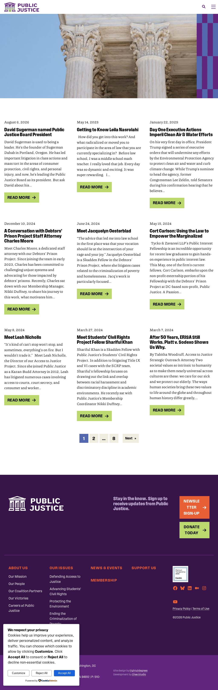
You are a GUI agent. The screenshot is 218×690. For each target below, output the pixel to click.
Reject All (41, 673)
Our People (17, 584)
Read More (18, 197)
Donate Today (191, 530)
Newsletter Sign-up (192, 507)
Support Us (144, 568)
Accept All (64, 673)
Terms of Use (200, 608)
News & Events (107, 568)
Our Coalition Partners (25, 591)
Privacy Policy (182, 608)
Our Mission (18, 576)
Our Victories (18, 598)
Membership (104, 580)
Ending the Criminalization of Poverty (63, 619)
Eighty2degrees (139, 670)
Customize (18, 673)
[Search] (203, 7)
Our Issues (61, 568)
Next (130, 438)
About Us (18, 568)
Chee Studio (139, 674)
